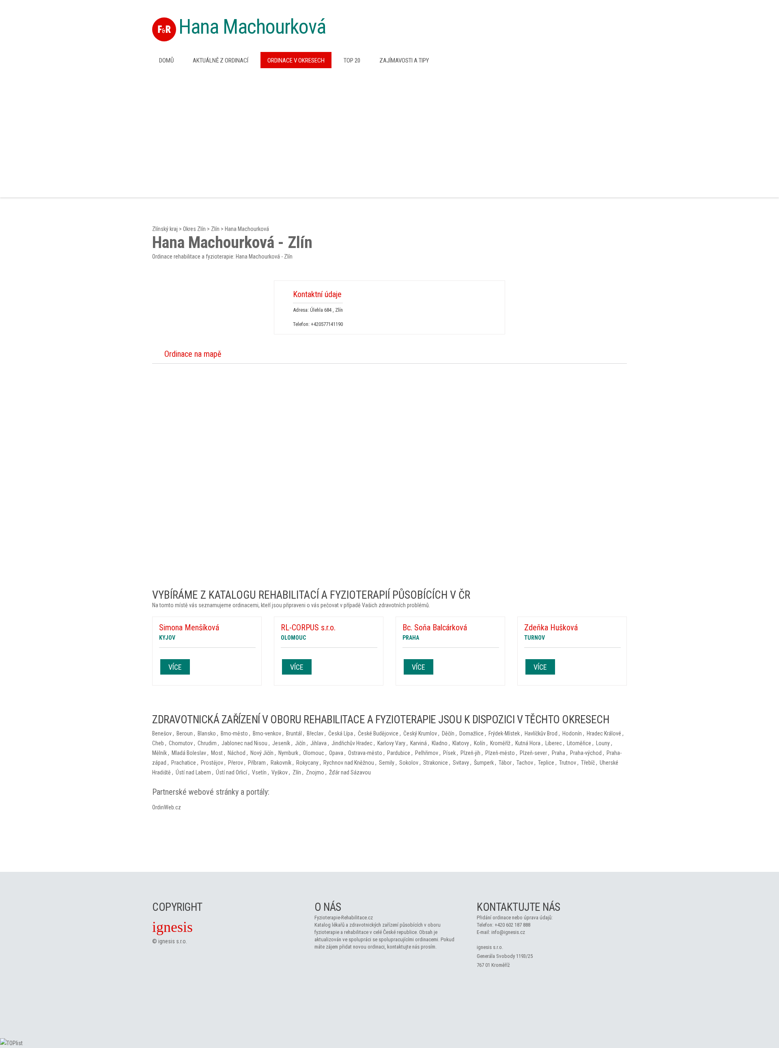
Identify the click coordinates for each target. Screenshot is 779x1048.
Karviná (418, 743)
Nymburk (288, 753)
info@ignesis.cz (508, 932)
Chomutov (181, 743)
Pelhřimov (426, 753)
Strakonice (435, 762)
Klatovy (460, 743)
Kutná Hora (527, 743)
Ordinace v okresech (296, 60)
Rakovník (281, 762)
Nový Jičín (261, 753)
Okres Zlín (194, 229)
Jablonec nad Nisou (244, 743)
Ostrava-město (365, 753)
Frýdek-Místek (504, 733)
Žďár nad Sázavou (350, 772)
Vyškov (279, 772)
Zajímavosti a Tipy (404, 60)
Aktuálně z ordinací (220, 60)
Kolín (479, 743)
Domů (166, 60)
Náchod (236, 753)
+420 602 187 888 (512, 925)
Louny (603, 743)
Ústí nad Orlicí (231, 772)
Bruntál (294, 733)
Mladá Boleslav (189, 753)
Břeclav (315, 733)
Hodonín (572, 733)
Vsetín (259, 772)
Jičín (300, 743)
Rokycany (307, 762)
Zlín (215, 229)
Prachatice (183, 762)
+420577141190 (327, 324)
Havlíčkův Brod (541, 733)
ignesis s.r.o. (172, 941)
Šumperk (484, 762)
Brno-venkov (267, 733)
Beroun (184, 733)
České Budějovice (378, 733)
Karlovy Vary (391, 743)
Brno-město (234, 733)
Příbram (257, 762)
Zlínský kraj (165, 229)
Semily (386, 762)
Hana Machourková (252, 27)
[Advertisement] (389, 132)
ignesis (172, 927)
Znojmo (315, 772)
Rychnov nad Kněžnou (348, 762)
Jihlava (318, 743)
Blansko (207, 733)
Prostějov (212, 762)
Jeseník (281, 743)
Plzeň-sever (533, 753)
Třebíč (588, 762)
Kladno (440, 743)
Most (217, 753)
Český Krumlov (420, 733)
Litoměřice (579, 743)
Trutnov (567, 762)
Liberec (553, 743)
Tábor (505, 762)
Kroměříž (500, 743)
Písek (449, 753)
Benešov (162, 733)
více (175, 667)
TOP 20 (352, 60)
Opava (336, 753)
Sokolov (408, 762)
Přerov (235, 762)
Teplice (546, 762)
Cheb (158, 743)
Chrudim (207, 743)
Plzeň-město (500, 753)
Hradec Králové (604, 733)
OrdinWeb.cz (166, 807)
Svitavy (461, 762)
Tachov (524, 762)
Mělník (159, 753)
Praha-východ (586, 753)
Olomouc (313, 753)
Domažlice (471, 733)
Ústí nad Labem (193, 772)
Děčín (448, 733)
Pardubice (398, 753)
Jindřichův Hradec (351, 743)
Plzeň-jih (470, 753)
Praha (558, 753)
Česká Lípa (340, 733)
